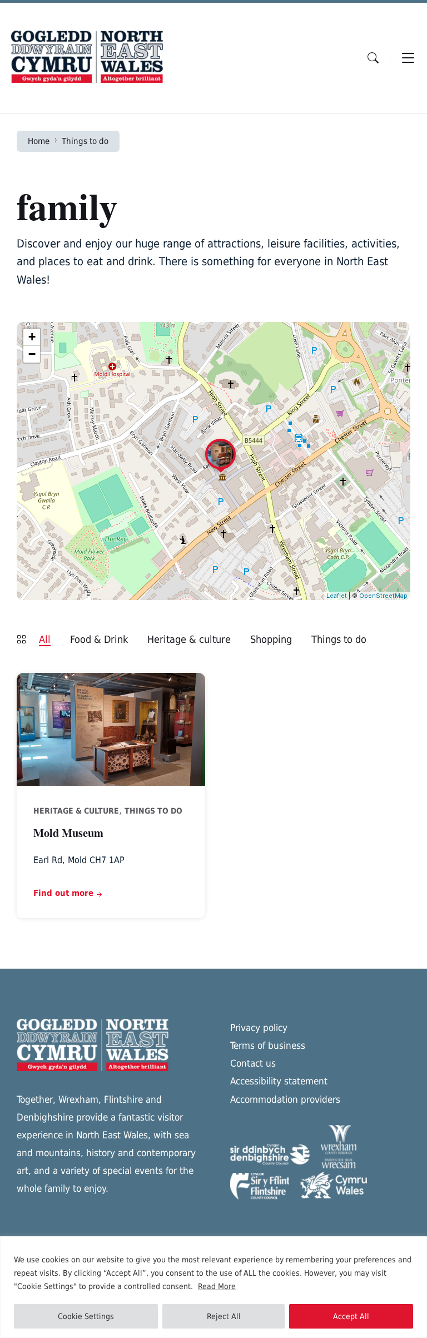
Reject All (224, 1316)
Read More (217, 1286)
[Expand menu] (408, 58)
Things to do (85, 141)
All (45, 639)
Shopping (271, 639)
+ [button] (32, 337)
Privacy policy (258, 1027)
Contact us (253, 1063)
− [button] (32, 354)
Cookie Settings (86, 1316)
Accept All (351, 1316)
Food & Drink (99, 639)
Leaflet (336, 595)
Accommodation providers (285, 1099)
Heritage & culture (189, 639)
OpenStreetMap (383, 595)
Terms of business (267, 1045)
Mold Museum (68, 832)
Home (38, 141)
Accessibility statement (278, 1081)
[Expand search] (373, 58)
